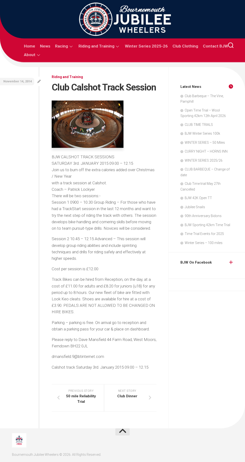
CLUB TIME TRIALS (199, 125)
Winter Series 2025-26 (146, 46)
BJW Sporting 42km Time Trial (207, 225)
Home (29, 46)
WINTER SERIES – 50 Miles (205, 142)
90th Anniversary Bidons (203, 216)
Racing (61, 46)
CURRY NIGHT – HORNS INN (206, 151)
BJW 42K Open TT (198, 198)
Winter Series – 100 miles (204, 243)
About (29, 54)
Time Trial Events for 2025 (204, 234)
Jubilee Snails (195, 207)
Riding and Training (96, 46)
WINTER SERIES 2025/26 (204, 160)
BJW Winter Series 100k (202, 133)
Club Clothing (185, 46)
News (45, 46)
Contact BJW (215, 46)
